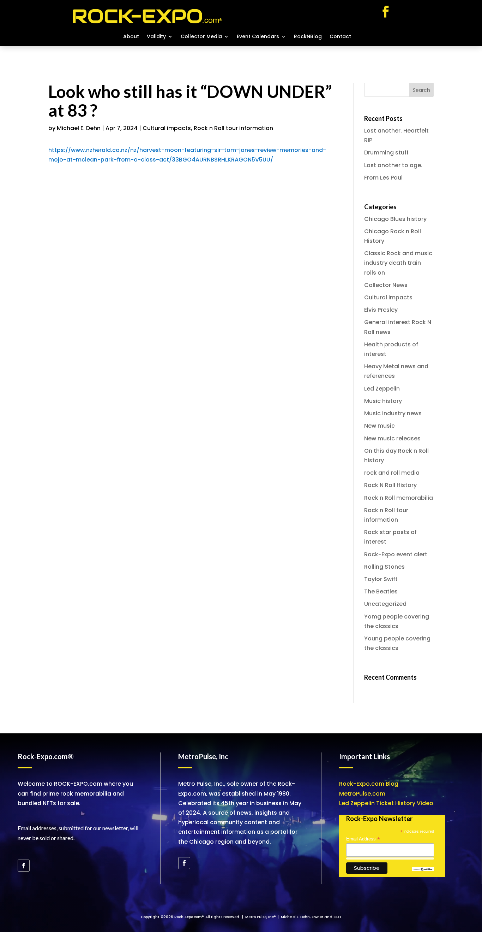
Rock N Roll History (390, 485)
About (131, 37)
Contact (340, 37)
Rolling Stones (384, 567)
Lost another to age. (393, 165)
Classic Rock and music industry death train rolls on (398, 262)
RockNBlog (308, 37)
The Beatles (381, 591)
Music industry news (393, 413)
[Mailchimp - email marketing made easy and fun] (423, 869)
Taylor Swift (381, 579)
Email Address (363, 839)
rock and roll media (392, 473)
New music (379, 426)
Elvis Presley (381, 310)
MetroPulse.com (362, 794)
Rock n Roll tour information (233, 128)
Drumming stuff (386, 152)
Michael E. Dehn (79, 128)
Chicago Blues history (395, 219)
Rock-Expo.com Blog (368, 784)
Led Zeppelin (382, 389)
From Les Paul (383, 178)
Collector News (386, 285)
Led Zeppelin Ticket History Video (386, 803)
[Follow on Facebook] (385, 11)
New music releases (392, 438)
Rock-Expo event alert (395, 554)
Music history (383, 401)
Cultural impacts (167, 128)
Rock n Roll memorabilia (398, 498)
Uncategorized (385, 604)
